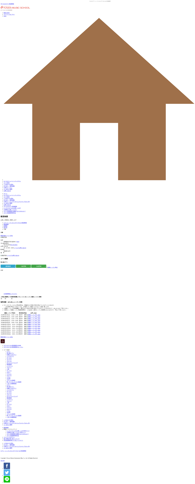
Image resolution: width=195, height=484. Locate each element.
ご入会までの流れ (8, 184)
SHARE (3, 460)
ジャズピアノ (10, 356)
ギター (8, 372)
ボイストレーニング (12, 362)
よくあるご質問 (8, 189)
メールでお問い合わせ (20, 248)
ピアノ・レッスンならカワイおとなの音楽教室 (13, 451)
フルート (9, 367)
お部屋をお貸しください (10, 209)
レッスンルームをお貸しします (12, 208)
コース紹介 (7, 182)
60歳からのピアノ (11, 354)
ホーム (5, 193)
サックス (9, 370)
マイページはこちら (9, 14)
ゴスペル (9, 361)
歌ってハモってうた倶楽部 (14, 382)
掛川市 (5, 227)
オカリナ (9, 375)
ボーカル (9, 358)
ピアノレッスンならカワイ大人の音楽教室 (15, 222)
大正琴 (8, 378)
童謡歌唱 (9, 364)
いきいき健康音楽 (11, 383)
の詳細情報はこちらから (10, 293)
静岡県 (5, 226)
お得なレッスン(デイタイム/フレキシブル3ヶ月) (17, 201)
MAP (18, 241)
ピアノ (8, 351)
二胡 (8, 369)
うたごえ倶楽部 (11, 380)
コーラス (9, 359)
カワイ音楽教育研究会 (10, 213)
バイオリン (10, 366)
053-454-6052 (14, 244)
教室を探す (7, 12)
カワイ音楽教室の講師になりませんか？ (15, 211)
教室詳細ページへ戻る (7, 235)
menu (5, 16)
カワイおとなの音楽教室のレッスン (13, 347)
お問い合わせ (7, 190)
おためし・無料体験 (9, 186)
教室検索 (6, 224)
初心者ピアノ (10, 353)
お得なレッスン (8, 187)
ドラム (8, 377)
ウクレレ (9, 374)
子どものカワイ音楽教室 (7, 3)
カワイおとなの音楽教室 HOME (12, 345)
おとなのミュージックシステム (12, 181)
